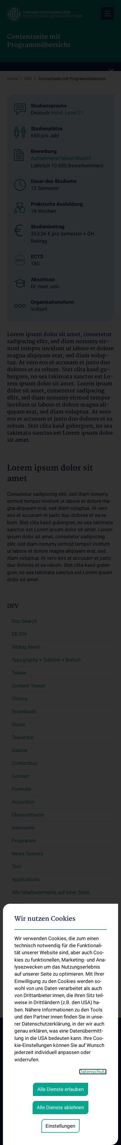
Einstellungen (60, 1126)
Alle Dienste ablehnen (60, 1107)
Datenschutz (93, 1072)
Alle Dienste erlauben (60, 1089)
